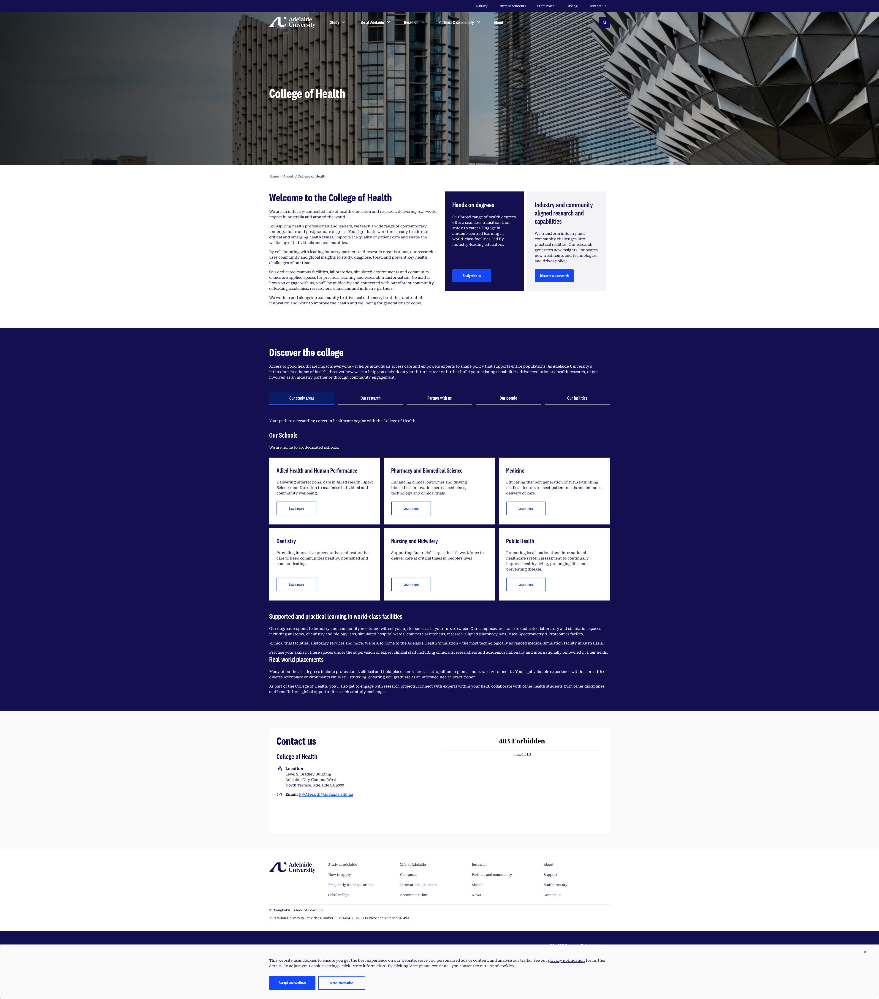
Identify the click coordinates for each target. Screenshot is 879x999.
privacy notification (566, 960)
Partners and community (492, 874)
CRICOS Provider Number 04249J (382, 918)
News (476, 895)
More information (341, 982)
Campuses (408, 874)
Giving (572, 6)
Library (482, 6)
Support (550, 874)
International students (418, 885)
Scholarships (338, 895)
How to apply (339, 874)
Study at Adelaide (342, 864)
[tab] (301, 398)
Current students (512, 6)
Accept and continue (292, 982)
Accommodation (413, 895)
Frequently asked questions (350, 885)
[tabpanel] (439, 556)
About (548, 864)
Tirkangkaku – (296, 910)
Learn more (296, 508)
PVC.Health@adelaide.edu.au (326, 794)
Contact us (597, 6)
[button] (864, 952)
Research (479, 864)
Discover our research (554, 275)
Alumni (478, 885)
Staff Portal (546, 6)
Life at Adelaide (413, 864)
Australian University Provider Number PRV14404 (309, 918)
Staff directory (555, 885)
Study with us (472, 275)
